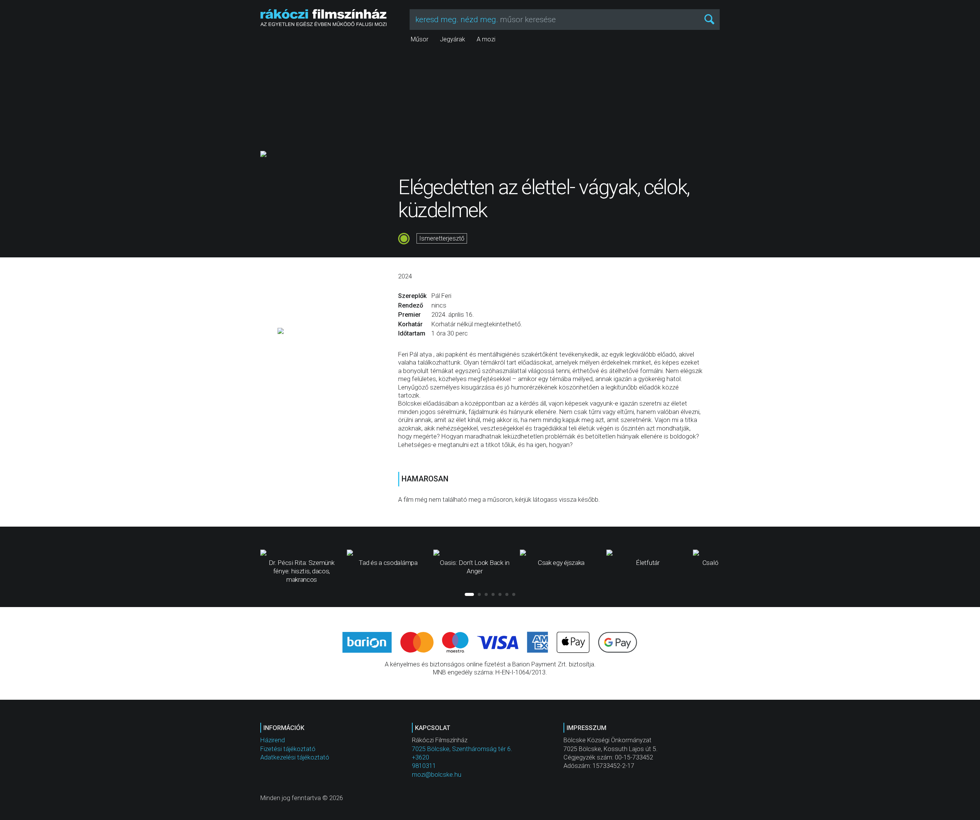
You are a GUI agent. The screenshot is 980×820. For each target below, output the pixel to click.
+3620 (420, 757)
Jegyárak (452, 39)
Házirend (272, 740)
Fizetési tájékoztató (287, 749)
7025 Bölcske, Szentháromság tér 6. (462, 749)
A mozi (486, 39)
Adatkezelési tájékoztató (294, 757)
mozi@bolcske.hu (436, 774)
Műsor (419, 39)
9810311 (424, 765)
